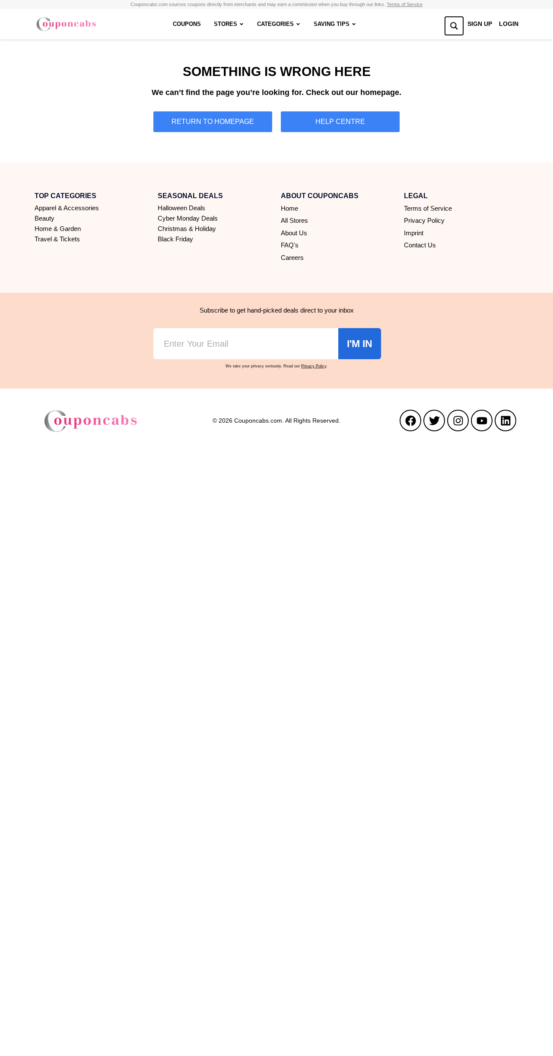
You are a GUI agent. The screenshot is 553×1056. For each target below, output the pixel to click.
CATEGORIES (275, 24)
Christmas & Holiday (187, 228)
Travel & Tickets (57, 239)
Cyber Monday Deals (188, 218)
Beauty (44, 218)
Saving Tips (332, 24)
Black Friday (175, 239)
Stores (225, 24)
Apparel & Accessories (67, 208)
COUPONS (187, 24)
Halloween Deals (181, 208)
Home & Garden (58, 228)
